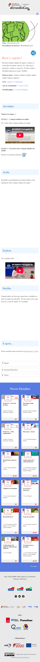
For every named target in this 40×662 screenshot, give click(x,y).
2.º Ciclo (17, 89)
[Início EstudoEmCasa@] (19, 4)
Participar (16, 579)
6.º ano (25, 86)
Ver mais (33, 566)
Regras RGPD (12, 576)
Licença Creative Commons (22, 657)
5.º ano (20, 86)
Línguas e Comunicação (15, 82)
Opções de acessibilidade (28, 576)
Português (24, 89)
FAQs (18, 576)
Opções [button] (6, 363)
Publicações (23, 579)
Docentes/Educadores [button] (11, 370)
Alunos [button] (6, 375)
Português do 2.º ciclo (31, 351)
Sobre (5, 576)
